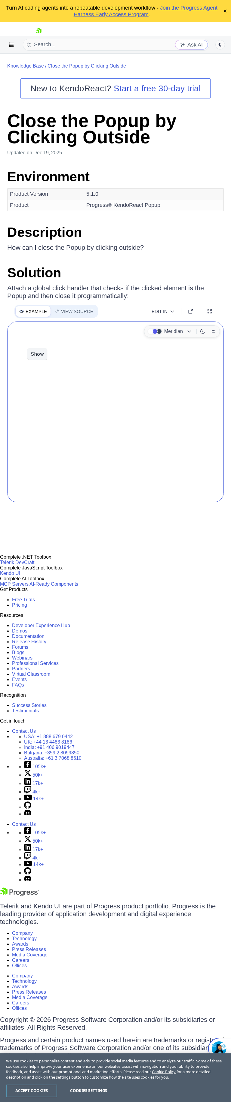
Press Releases (29, 949)
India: (49, 747)
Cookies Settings (88, 1090)
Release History (29, 641)
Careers (20, 960)
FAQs (18, 684)
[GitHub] (27, 807)
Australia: (53, 758)
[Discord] (27, 814)
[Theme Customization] (213, 331)
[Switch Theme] (220, 45)
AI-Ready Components (53, 584)
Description (44, 232)
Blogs (18, 652)
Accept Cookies (31, 1090)
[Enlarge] (210, 311)
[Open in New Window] (191, 311)
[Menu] (11, 44)
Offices (19, 965)
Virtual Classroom (31, 674)
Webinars (22, 657)
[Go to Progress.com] (19, 894)
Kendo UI (10, 573)
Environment (48, 176)
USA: (48, 736)
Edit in (160, 311)
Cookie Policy (164, 1071)
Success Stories (29, 705)
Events (19, 679)
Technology (24, 938)
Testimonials (25, 710)
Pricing (19, 605)
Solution (34, 272)
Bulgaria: (51, 752)
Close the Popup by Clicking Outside (87, 65)
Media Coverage (30, 954)
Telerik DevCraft (17, 562)
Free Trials (23, 599)
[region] (115, 1077)
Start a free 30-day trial (157, 88)
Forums (20, 647)
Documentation (28, 636)
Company (22, 933)
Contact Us (24, 731)
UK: (48, 741)
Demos (19, 630)
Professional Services (35, 663)
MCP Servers (14, 584)
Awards (20, 944)
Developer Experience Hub (41, 625)
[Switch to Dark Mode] (203, 331)
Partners (21, 668)
